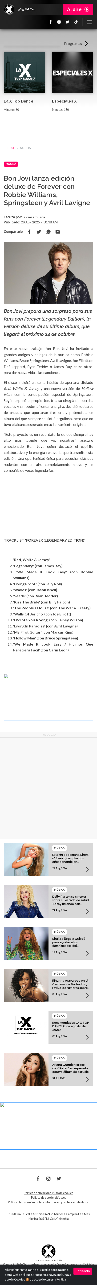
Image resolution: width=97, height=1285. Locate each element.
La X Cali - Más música (9, 9)
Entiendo (83, 1271)
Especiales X (64, 101)
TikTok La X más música (76, 22)
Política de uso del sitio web (48, 1197)
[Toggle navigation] (89, 22)
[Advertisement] (48, 788)
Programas (73, 43)
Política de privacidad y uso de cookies (48, 1193)
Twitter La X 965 (67, 22)
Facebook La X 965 (50, 22)
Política (61, 1279)
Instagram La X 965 (59, 22)
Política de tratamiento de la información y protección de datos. (48, 1202)
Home (11, 147)
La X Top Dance (18, 101)
